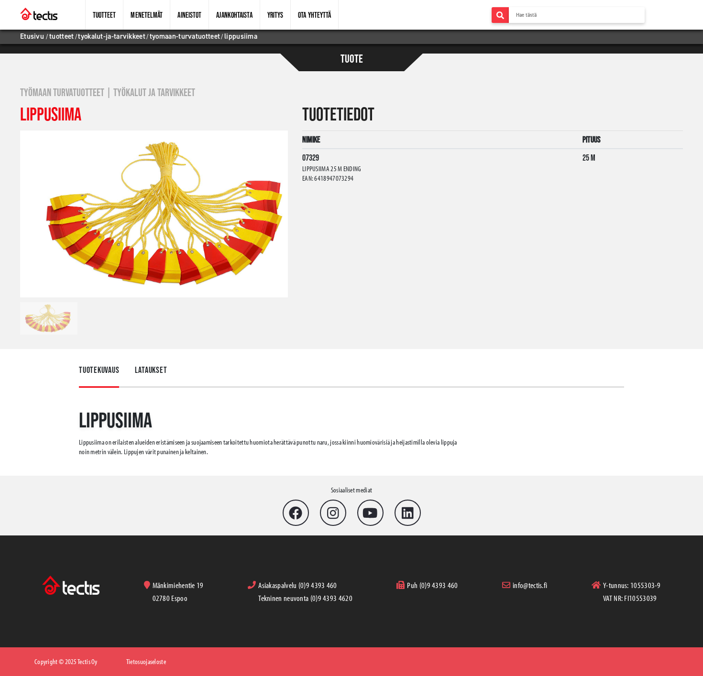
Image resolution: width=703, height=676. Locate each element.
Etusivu (33, 36)
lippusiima (240, 36)
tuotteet (61, 36)
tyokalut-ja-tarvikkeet (111, 36)
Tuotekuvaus (99, 370)
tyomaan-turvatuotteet (185, 36)
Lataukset (151, 370)
